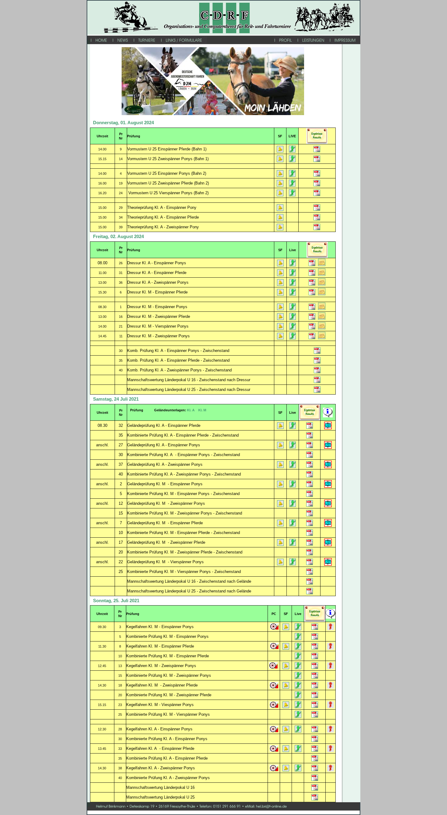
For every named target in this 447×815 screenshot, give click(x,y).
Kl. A (191, 410)
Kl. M (202, 410)
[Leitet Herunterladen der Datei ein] (280, 151)
